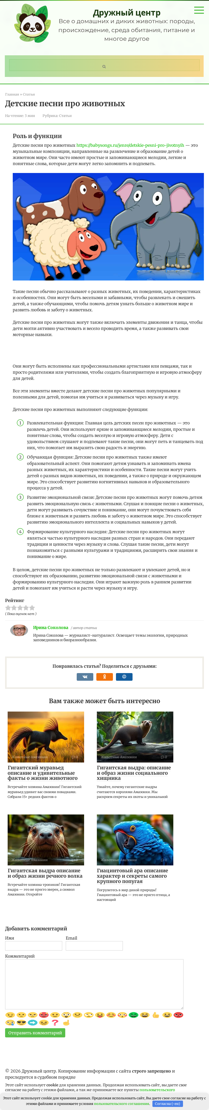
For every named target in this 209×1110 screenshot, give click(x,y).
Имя (9, 938)
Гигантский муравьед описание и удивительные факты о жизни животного (42, 773)
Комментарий (20, 956)
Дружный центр (127, 12)
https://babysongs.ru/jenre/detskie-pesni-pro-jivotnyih (130, 145)
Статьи (65, 116)
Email (71, 938)
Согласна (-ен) (167, 1104)
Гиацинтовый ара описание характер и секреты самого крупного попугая (132, 875)
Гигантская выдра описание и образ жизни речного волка (45, 873)
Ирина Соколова (50, 627)
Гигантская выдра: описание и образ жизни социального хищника (134, 773)
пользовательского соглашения (121, 1104)
